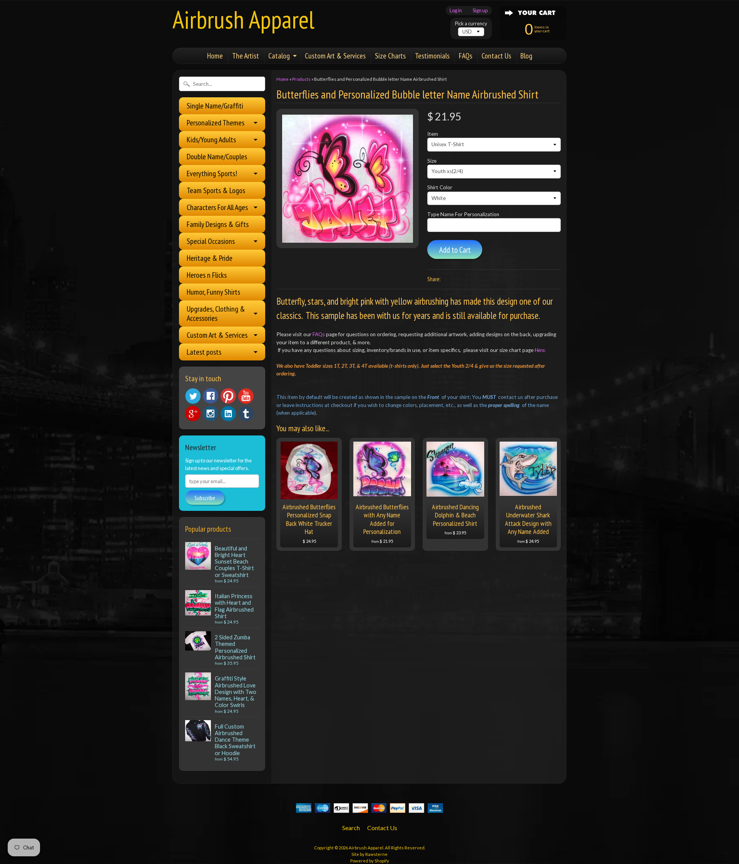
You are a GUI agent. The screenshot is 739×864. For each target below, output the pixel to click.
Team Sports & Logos (216, 190)
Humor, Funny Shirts (213, 292)
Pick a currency (471, 24)
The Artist (245, 56)
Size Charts (390, 56)
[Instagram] (210, 413)
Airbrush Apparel (243, 19)
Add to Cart (455, 250)
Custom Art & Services (335, 56)
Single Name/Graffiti (215, 106)
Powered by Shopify (369, 860)
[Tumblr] (246, 414)
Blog (526, 56)
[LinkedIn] (228, 413)
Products (301, 79)
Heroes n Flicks (207, 275)
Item (432, 134)
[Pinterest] (228, 396)
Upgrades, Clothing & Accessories (216, 313)
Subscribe (204, 498)
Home (215, 56)
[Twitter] (193, 396)
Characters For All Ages (217, 207)
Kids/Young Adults (211, 140)
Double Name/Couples (217, 157)
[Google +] (193, 413)
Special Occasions (211, 241)
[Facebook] (210, 396)
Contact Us (496, 56)
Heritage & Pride (209, 258)
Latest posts (204, 352)
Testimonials (432, 56)
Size (431, 161)
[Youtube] (246, 396)
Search (351, 827)
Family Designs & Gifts (218, 224)
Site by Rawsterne (369, 854)
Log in (456, 10)
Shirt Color (439, 187)
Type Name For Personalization (463, 214)
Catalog (279, 56)
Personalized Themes (215, 123)
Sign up (480, 10)
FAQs (465, 56)
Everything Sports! (212, 173)
